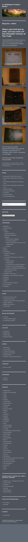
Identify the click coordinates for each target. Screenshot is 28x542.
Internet (7, 255)
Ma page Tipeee (7, 354)
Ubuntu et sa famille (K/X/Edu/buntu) (16, 268)
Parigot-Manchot (8, 302)
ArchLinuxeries (10, 260)
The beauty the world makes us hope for (13, 458)
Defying (5, 410)
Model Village (6, 434)
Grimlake (5, 418)
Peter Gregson (7, 450)
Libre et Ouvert (7, 367)
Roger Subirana (7, 492)
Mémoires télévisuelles (11, 235)
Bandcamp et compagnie (12, 239)
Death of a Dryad (7, 408)
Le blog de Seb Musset (9, 351)
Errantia (5, 416)
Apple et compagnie (10, 253)
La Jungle (5, 428)
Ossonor (5, 445)
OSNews (5, 379)
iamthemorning (7, 425)
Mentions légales (7, 194)
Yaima (5, 467)
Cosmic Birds (6, 401)
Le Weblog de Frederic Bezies (8, 520)
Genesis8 (5, 504)
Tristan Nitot (6, 306)
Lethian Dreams (7, 432)
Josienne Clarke (7, 427)
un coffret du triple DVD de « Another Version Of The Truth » (13, 41)
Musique (17, 163)
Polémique (6, 286)
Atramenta (6, 331)
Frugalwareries (10, 262)
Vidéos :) (5, 281)
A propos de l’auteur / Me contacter (12, 176)
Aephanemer (6, 390)
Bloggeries (6, 226)
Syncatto (5, 454)
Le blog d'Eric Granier (9, 299)
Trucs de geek (8, 271)
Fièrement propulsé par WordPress (9, 521)
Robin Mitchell (7, 490)
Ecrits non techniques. (9, 191)
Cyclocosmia (6, 405)
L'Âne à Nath (6, 349)
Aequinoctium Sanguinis (9, 392)
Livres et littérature (10, 233)
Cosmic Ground (7, 403)
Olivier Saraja (6, 335)
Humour (5, 250)
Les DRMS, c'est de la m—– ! (10, 273)
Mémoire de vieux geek (11, 270)
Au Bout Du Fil (7, 482)
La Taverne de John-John (10, 297)
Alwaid (5, 396)
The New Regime (7, 463)
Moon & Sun (6, 436)
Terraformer (6, 456)
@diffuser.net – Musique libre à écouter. (13, 481)
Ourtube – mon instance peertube (12, 356)
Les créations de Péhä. (9, 320)
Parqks (5, 447)
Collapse (5, 399)
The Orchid (6, 465)
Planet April (6, 515)
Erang (5, 412)
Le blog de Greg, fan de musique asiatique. (14, 300)
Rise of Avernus (7, 452)
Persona (5, 448)
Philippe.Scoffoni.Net (8, 304)
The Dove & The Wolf (8, 459)
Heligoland (6, 419)
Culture (13, 163)
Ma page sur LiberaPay (9, 353)
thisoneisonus (7, 165)
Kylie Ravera (6, 333)
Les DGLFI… (6, 192)
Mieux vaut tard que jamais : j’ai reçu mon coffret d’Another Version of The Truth (14, 32)
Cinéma (7, 231)
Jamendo (5, 488)
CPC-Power (6, 502)
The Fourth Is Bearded (9, 461)
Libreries (7, 259)
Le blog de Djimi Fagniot (9, 318)
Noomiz (8, 246)
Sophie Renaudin (7, 336)
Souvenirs (6, 277)
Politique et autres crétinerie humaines (13, 275)
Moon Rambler (7, 438)
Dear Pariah (6, 347)
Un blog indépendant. (9, 196)
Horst (4, 423)
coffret (12, 164)
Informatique (6, 251)
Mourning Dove (7, 441)
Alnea (4, 394)
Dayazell (5, 407)
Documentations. (7, 189)
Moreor (5, 439)
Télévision (6, 279)
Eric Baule (6, 414)
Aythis (5, 397)
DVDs (15, 164)
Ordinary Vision (7, 443)
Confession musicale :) (12, 240)
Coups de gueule (7, 228)
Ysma (4, 468)
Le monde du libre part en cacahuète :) (15, 257)
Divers (5, 248)
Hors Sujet (6, 421)
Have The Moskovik (8, 486)
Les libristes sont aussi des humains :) (16, 264)
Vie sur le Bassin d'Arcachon (10, 282)
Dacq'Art (5, 317)
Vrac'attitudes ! (7, 284)
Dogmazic (6, 484)
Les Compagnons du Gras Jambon (12, 430)
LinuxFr (5, 378)
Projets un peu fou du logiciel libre (15, 266)
